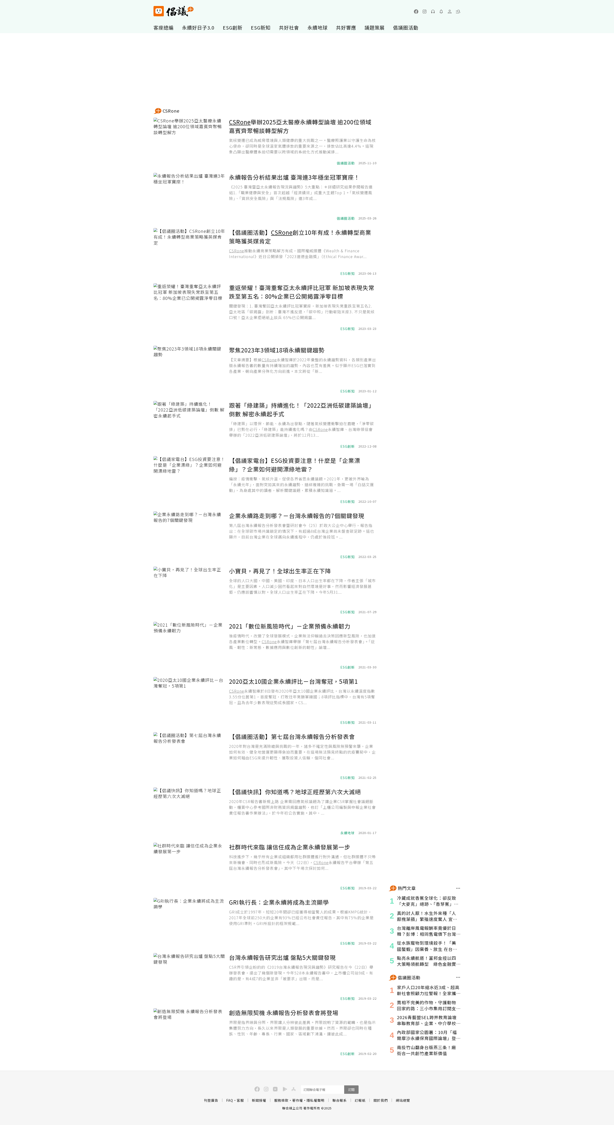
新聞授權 (259, 1100)
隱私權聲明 (316, 1100)
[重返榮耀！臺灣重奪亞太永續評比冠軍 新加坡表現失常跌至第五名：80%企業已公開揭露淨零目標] (189, 307)
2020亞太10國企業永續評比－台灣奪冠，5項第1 (293, 681)
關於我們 (380, 1100)
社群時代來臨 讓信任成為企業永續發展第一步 (289, 847)
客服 (240, 1100)
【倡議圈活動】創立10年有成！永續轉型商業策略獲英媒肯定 (300, 236)
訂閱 (351, 1089)
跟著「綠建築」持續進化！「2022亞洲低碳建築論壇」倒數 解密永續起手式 (301, 409)
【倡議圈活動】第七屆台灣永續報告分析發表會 (292, 736)
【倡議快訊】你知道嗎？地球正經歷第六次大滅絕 (295, 791)
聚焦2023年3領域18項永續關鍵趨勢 (277, 350)
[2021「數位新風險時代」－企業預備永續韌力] (189, 646)
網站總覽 (403, 1100)
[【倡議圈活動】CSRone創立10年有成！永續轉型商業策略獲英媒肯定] (189, 252)
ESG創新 (232, 27)
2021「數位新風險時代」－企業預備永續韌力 (289, 626)
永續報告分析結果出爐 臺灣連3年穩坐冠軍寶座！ (294, 177)
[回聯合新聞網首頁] (159, 11)
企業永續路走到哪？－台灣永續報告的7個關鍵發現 (296, 515)
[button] (458, 11)
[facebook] (416, 11)
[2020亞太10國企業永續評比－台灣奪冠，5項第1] (189, 701)
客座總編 (164, 27)
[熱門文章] (458, 888)
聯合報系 (339, 1100)
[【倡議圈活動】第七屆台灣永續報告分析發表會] (189, 756)
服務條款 (281, 1100)
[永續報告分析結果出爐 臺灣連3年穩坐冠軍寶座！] (189, 197)
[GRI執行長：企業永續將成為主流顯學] (189, 922)
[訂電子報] (441, 11)
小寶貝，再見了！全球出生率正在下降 (280, 571)
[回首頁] (174, 11)
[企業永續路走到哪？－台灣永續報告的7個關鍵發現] (189, 535)
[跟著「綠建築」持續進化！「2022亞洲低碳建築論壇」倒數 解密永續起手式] (189, 425)
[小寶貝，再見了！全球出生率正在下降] (189, 591)
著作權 (297, 1100)
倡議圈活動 (405, 27)
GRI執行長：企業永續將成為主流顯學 (279, 902)
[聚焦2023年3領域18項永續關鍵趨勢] (189, 370)
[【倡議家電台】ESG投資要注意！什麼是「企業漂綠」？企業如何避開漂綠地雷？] (189, 480)
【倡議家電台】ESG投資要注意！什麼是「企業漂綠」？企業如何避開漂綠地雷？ (294, 464)
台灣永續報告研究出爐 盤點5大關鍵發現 (282, 957)
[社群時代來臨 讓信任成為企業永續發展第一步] (189, 867)
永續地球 (317, 27)
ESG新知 (261, 27)
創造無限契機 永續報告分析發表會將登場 (283, 1012)
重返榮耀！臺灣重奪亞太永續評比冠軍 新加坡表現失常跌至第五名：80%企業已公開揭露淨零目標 (301, 291)
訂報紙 (360, 1100)
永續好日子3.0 (198, 27)
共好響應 (346, 27)
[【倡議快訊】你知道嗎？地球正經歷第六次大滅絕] (189, 811)
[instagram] (424, 11)
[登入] (449, 11)
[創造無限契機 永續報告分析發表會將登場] (189, 1032)
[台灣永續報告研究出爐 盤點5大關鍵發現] (189, 977)
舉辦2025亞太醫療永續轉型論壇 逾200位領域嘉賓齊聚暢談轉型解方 (300, 126)
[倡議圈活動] (458, 977)
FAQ (229, 1100)
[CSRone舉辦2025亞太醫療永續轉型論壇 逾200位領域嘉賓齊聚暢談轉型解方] (189, 142)
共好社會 (289, 27)
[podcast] (433, 11)
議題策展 (375, 27)
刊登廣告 (211, 1100)
